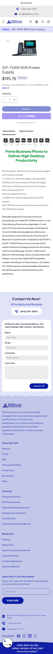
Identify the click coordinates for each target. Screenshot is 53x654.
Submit (37, 386)
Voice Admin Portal (10, 555)
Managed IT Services (11, 496)
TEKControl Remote (11, 566)
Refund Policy (8, 475)
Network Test (8, 545)
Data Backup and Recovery (14, 513)
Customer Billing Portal (12, 561)
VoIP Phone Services (11, 502)
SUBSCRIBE (13, 600)
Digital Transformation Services (15, 507)
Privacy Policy (8, 470)
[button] (3, 22)
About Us (6, 448)
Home (5, 29)
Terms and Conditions (11, 465)
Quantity (6, 93)
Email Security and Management (16, 524)
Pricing (5, 454)
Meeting (6, 539)
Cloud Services (8, 518)
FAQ (4, 459)
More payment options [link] (26, 123)
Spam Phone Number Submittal (16, 550)
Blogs (4, 481)
